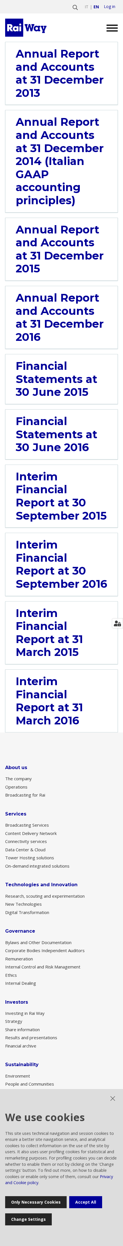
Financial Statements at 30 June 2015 (56, 379)
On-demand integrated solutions (37, 866)
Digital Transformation (27, 912)
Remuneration (19, 959)
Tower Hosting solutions (29, 857)
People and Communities (29, 1084)
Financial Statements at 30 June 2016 (56, 434)
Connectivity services (26, 841)
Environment (17, 1076)
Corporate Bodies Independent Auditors (45, 950)
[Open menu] (110, 27)
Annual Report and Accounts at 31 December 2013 (60, 73)
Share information (22, 1029)
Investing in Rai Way (25, 1013)
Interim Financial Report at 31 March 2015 (49, 633)
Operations (16, 787)
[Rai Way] (26, 28)
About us (16, 767)
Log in (109, 6)
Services (15, 814)
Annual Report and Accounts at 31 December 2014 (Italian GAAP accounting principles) (60, 161)
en (96, 6)
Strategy (13, 1021)
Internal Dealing (20, 983)
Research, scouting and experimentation (45, 896)
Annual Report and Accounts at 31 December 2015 (60, 249)
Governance (20, 931)
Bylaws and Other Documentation (38, 942)
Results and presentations (31, 1037)
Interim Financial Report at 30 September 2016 (61, 564)
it (86, 6)
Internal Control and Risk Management (42, 967)
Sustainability (22, 1064)
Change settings (28, 1219)
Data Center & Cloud (25, 849)
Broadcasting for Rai (25, 795)
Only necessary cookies (36, 1202)
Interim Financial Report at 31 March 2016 (49, 701)
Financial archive (20, 1046)
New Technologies (23, 904)
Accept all (85, 1202)
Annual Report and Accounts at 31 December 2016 (60, 317)
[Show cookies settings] (117, 623)
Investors (16, 1002)
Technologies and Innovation (41, 884)
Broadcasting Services (27, 825)
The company (18, 778)
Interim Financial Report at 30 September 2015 (61, 496)
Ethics (11, 975)
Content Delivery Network (31, 833)
